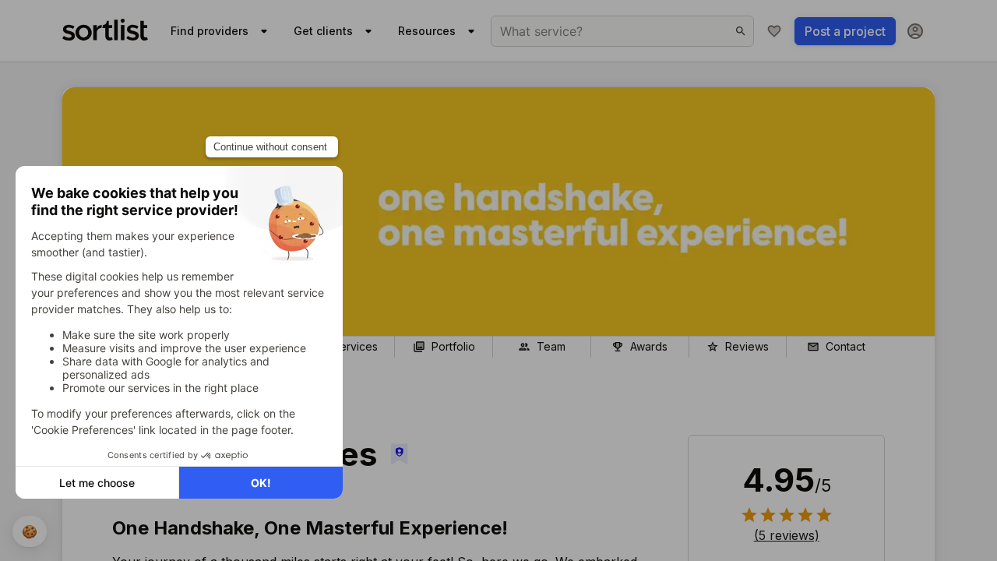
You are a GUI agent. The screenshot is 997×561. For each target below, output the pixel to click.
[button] (786, 535)
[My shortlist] (774, 31)
